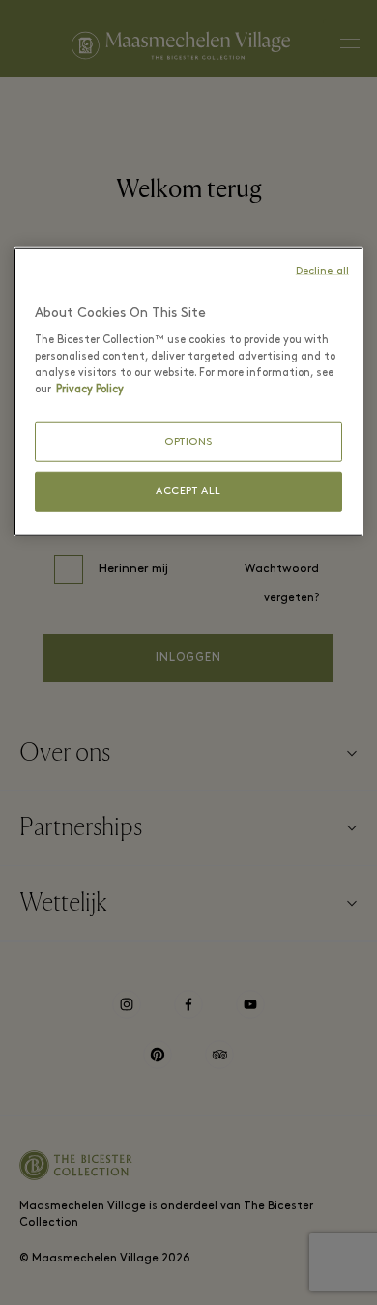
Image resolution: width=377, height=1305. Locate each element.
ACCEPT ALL (188, 491)
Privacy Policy (90, 388)
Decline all (322, 271)
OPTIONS (188, 441)
